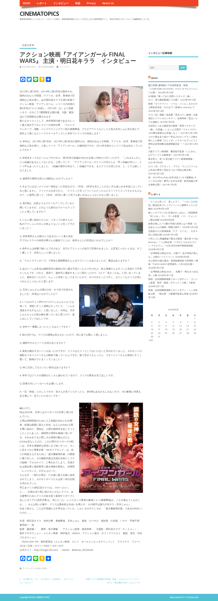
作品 (77, 3)
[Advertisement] (137, 30)
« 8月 (150, 340)
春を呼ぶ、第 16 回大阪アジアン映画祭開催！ (171, 159)
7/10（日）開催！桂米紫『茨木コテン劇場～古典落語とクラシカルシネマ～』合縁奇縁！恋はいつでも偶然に (173, 118)
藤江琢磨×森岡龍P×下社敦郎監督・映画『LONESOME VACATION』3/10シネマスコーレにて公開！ (173, 89)
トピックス (28, 45)
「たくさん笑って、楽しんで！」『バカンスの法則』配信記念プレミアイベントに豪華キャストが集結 (172, 205)
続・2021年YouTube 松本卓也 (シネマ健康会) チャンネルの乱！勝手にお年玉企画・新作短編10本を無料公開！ (173, 181)
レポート (42, 3)
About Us (108, 3)
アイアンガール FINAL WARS (35, 568)
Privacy (91, 3)
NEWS (26, 3)
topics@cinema (29, 66)
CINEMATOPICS (39, 14)
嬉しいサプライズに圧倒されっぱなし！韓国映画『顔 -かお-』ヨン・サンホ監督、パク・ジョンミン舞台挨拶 (172, 216)
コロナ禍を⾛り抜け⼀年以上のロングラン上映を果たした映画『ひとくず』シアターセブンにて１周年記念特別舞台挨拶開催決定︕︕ (172, 140)
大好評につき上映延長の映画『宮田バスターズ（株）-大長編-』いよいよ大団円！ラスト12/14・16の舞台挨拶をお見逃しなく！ (173, 129)
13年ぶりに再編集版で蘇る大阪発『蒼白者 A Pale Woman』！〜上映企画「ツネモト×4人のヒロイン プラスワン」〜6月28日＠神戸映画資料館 (173, 242)
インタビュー (61, 3)
